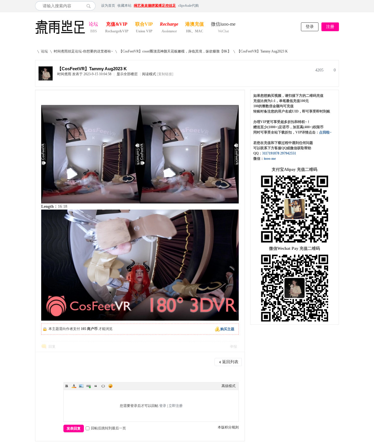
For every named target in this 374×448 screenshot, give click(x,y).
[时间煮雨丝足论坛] (60, 34)
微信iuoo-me (223, 25)
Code (103, 386)
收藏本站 (124, 5)
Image (81, 386)
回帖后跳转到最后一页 (108, 428)
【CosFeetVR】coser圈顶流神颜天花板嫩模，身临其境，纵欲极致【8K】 (175, 51)
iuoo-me (270, 159)
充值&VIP (116, 25)
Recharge (169, 25)
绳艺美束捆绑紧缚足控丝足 (155, 5)
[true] (90, 5)
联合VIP (144, 25)
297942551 (288, 153)
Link (88, 386)
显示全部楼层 (127, 74)
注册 (330, 26)
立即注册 (176, 406)
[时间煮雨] (46, 79)
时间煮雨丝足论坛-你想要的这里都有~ (83, 51)
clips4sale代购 (188, 5)
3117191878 (270, 153)
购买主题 (227, 329)
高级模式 (228, 386)
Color (74, 386)
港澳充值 (194, 25)
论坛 (93, 25)
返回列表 (230, 362)
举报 (233, 347)
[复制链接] (165, 74)
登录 (310, 26)
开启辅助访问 (337, 5)
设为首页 (108, 5)
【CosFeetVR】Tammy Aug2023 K (262, 51)
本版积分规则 (228, 427)
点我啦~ (325, 132)
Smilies (110, 386)
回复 (52, 347)
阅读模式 (149, 74)
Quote (96, 386)
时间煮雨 (64, 74)
